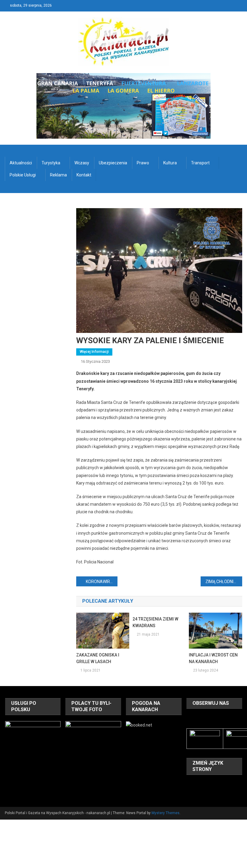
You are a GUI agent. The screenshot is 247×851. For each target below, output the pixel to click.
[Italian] (229, 784)
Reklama (58, 174)
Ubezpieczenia (113, 162)
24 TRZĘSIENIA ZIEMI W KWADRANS (155, 622)
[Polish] (190, 792)
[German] (221, 784)
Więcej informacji (94, 352)
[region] (33, 749)
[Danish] (198, 784)
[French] (213, 784)
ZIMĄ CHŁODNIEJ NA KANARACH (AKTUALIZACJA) (223, 581)
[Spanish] (205, 792)
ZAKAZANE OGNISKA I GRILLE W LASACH (97, 658)
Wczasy (81, 162)
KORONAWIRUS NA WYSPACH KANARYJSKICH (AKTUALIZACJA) (102, 581)
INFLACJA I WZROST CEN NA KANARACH (213, 658)
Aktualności (21, 162)
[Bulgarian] (190, 784)
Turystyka (51, 162)
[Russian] (198, 792)
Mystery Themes (166, 813)
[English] (205, 784)
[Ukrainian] (213, 792)
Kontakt (84, 174)
